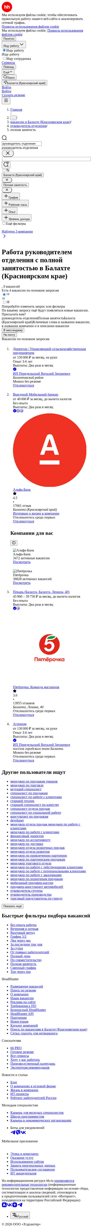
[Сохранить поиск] (6, 164)
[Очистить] (8, 153)
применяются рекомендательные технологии (38, 1182)
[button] (6, 87)
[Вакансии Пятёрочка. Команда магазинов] (51, 648)
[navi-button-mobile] (6, 100)
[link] (9, 77)
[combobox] (22, 143)
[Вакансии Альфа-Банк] (51, 450)
